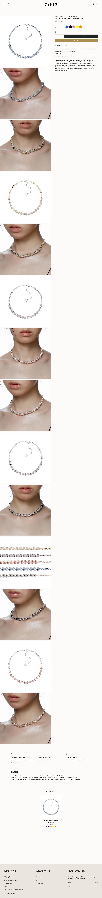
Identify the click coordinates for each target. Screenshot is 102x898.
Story (37, 880)
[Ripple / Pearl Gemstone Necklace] (51, 807)
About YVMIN (40, 877)
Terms (6, 886)
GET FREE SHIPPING (62, 45)
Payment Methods (9, 893)
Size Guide (60, 32)
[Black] (48, 826)
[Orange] (55, 826)
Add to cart (81, 36)
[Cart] (97, 4)
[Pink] (51, 826)
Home (56, 16)
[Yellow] (53, 826)
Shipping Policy (59, 70)
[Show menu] (4, 4)
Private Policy (8, 883)
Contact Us (39, 883)
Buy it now (76, 40)
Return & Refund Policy (10, 880)
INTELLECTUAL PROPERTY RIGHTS (13, 890)
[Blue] (46, 826)
